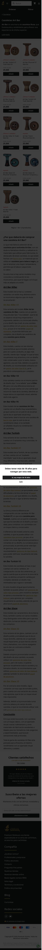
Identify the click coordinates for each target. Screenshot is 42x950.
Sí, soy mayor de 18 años (21, 477)
